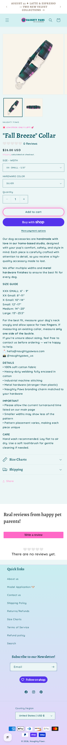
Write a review (33, 534)
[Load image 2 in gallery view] (33, 107)
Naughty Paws (37, 741)
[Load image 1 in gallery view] (13, 107)
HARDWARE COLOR (14, 176)
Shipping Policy (17, 603)
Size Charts (14, 619)
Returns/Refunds (18, 611)
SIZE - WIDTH (10, 160)
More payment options (33, 230)
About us (13, 579)
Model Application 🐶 (20, 587)
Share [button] (10, 481)
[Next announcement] (60, 7)
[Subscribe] (53, 667)
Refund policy (16, 635)
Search (11, 643)
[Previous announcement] (7, 7)
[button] (7, 20)
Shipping (7, 154)
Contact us (14, 595)
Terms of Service (18, 627)
